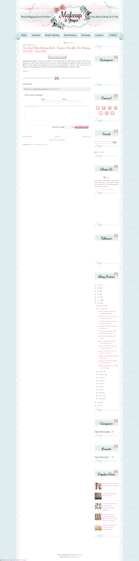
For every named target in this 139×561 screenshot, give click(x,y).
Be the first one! (54, 89)
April (100, 389)
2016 (98, 288)
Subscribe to (56, 127)
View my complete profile (106, 189)
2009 (98, 405)
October (101, 371)
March (101, 393)
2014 (98, 294)
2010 (98, 402)
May (100, 386)
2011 (98, 303)
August (101, 377)
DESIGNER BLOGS (74, 557)
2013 (98, 297)
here (107, 186)
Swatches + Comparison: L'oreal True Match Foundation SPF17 (109, 527)
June (100, 383)
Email (64, 99)
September (102, 374)
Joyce (107, 178)
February (101, 396)
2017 (98, 285)
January (101, 399)
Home (57, 136)
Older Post (86, 136)
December (102, 306)
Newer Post (27, 136)
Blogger (79, 555)
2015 (98, 291)
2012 (98, 300)
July (100, 380)
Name (43, 99)
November (102, 309)
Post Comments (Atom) (39, 144)
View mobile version (57, 140)
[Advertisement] (106, 210)
